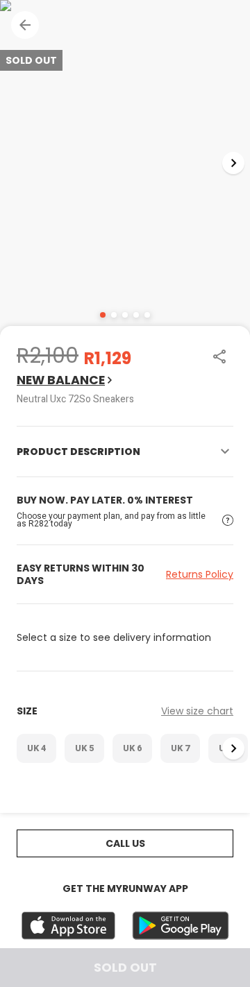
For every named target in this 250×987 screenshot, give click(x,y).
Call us (125, 843)
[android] (180, 925)
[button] (25, 25)
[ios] (68, 925)
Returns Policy (199, 574)
